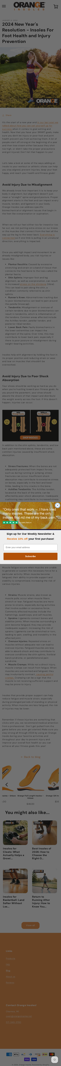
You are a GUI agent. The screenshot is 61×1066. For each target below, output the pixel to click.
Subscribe (30, 556)
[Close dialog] (57, 505)
